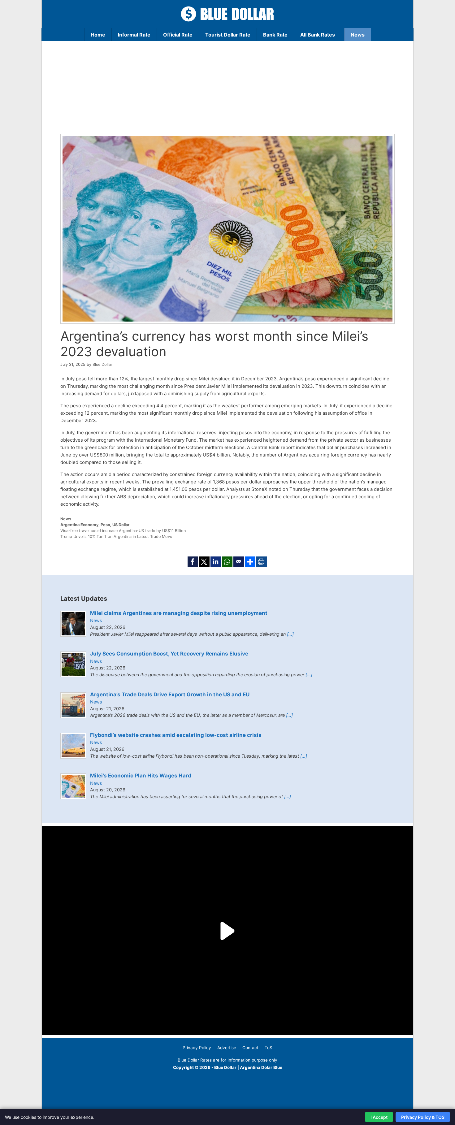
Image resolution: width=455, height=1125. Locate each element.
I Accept (379, 1117)
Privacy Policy (197, 1047)
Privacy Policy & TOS (422, 1117)
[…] (290, 634)
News (358, 35)
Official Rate (178, 35)
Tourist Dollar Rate (227, 35)
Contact (250, 1047)
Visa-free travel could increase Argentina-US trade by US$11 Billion (123, 530)
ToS (268, 1047)
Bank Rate (275, 35)
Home (98, 35)
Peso (105, 524)
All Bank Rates (317, 35)
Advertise (226, 1047)
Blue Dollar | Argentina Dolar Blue (248, 1067)
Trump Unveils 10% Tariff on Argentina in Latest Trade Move (116, 536)
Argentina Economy (79, 524)
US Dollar (120, 524)
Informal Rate (134, 35)
